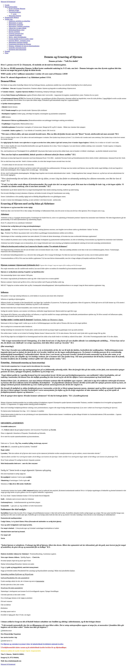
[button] (11, 7)
